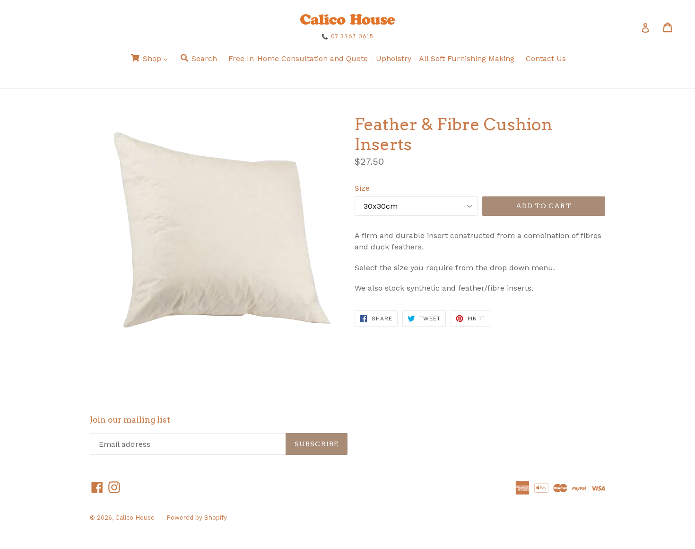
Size (362, 188)
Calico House (135, 517)
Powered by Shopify (196, 517)
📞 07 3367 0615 (347, 36)
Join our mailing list (130, 420)
